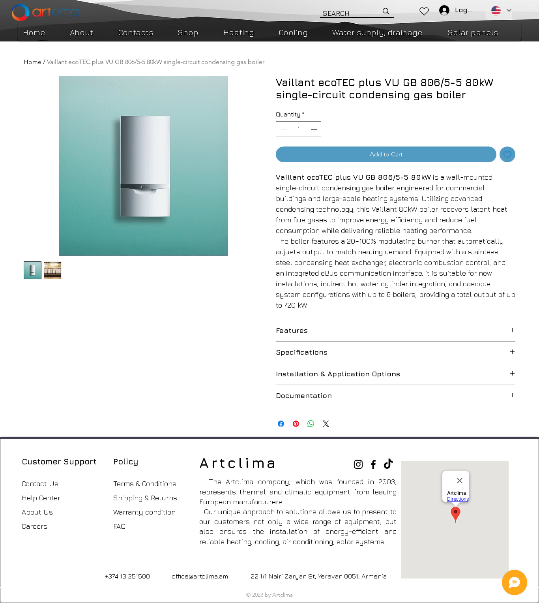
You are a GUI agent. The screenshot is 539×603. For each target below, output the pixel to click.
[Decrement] (282, 129)
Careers (34, 526)
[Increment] (314, 129)
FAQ (119, 526)
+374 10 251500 (127, 576)
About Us (37, 512)
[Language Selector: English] (498, 11)
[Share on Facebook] (281, 423)
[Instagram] (358, 464)
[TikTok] (388, 464)
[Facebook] (373, 464)
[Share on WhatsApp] (311, 423)
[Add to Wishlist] (507, 154)
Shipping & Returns (145, 498)
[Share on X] (326, 423)
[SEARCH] (386, 11)
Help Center (41, 498)
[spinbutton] (298, 129)
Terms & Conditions (144, 483)
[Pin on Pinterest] (296, 423)
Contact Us (40, 483)
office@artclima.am (200, 576)
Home (32, 62)
